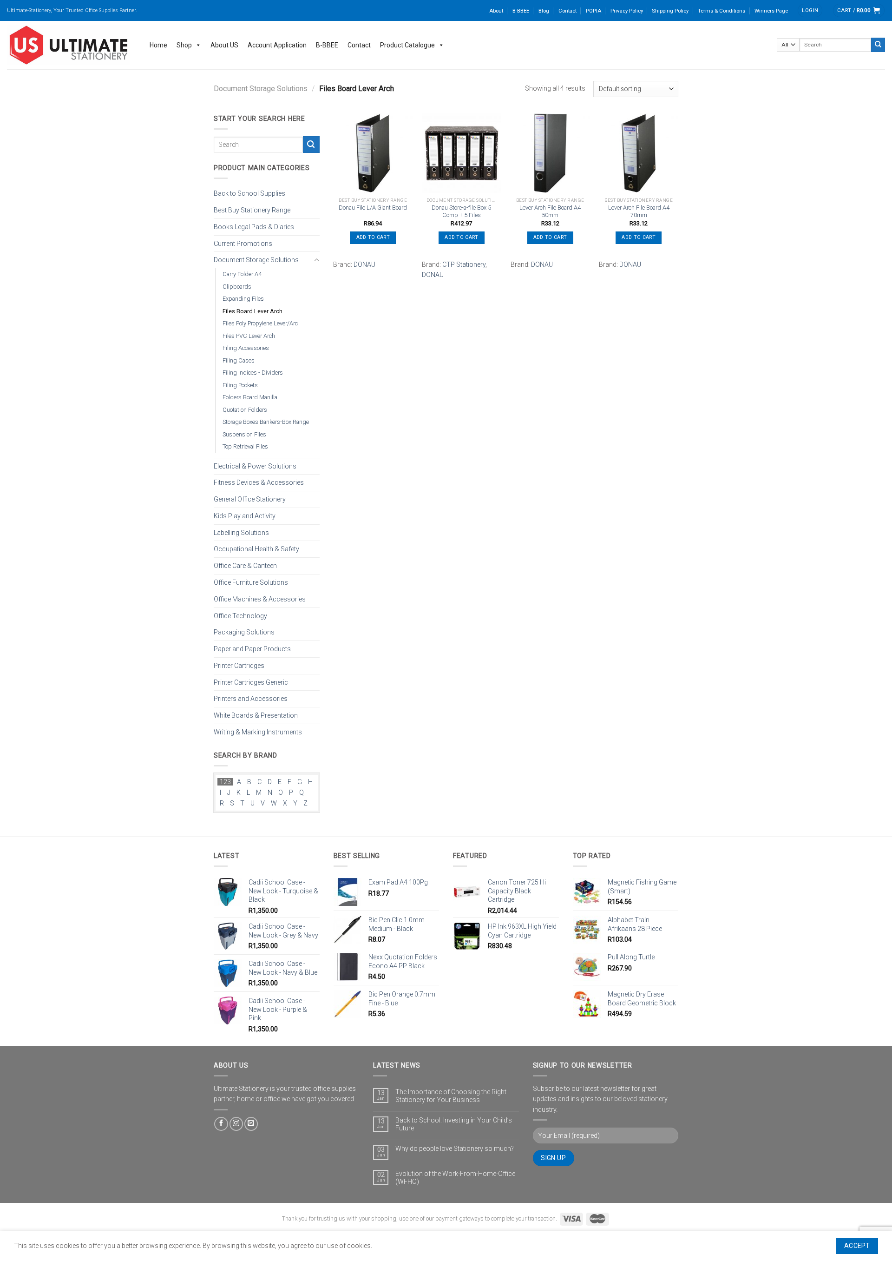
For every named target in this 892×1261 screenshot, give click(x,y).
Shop (184, 45)
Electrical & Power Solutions (255, 465)
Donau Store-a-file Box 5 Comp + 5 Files (461, 211)
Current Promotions (243, 243)
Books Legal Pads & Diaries (254, 226)
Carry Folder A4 (242, 274)
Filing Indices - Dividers (253, 372)
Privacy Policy (626, 10)
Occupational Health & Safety (256, 549)
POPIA (593, 10)
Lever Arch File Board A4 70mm (638, 211)
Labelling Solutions (241, 532)
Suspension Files (244, 433)
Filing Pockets (240, 384)
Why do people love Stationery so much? (454, 1148)
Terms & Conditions (721, 10)
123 (225, 782)
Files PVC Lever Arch (249, 335)
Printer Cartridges (239, 665)
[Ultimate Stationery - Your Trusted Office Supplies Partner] (69, 45)
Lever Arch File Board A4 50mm (550, 211)
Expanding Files (243, 298)
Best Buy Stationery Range (252, 210)
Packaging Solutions (244, 632)
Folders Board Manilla (250, 397)
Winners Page (771, 10)
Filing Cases (239, 360)
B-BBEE (520, 10)
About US (224, 45)
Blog (543, 10)
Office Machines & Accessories (260, 598)
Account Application (277, 45)
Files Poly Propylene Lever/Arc (260, 323)
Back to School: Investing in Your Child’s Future (453, 1124)
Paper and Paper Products (252, 649)
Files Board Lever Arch (252, 310)
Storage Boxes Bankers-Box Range (266, 421)
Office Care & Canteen (245, 565)
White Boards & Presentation (256, 715)
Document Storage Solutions (261, 88)
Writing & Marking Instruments (258, 732)
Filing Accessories (246, 347)
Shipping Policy (670, 10)
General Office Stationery (250, 499)
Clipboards (237, 286)
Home (158, 45)
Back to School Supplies (249, 193)
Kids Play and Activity (244, 516)
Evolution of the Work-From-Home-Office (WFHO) (455, 1177)
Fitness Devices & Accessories (259, 482)
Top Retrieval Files (245, 446)
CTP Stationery (463, 264)
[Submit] (878, 45)
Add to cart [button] (373, 237)
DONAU (364, 264)
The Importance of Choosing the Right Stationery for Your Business (450, 1095)
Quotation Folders (245, 409)
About (496, 10)
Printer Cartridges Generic (251, 682)
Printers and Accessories (251, 698)
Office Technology (240, 615)
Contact (567, 10)
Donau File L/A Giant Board (373, 207)
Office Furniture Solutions (251, 582)
